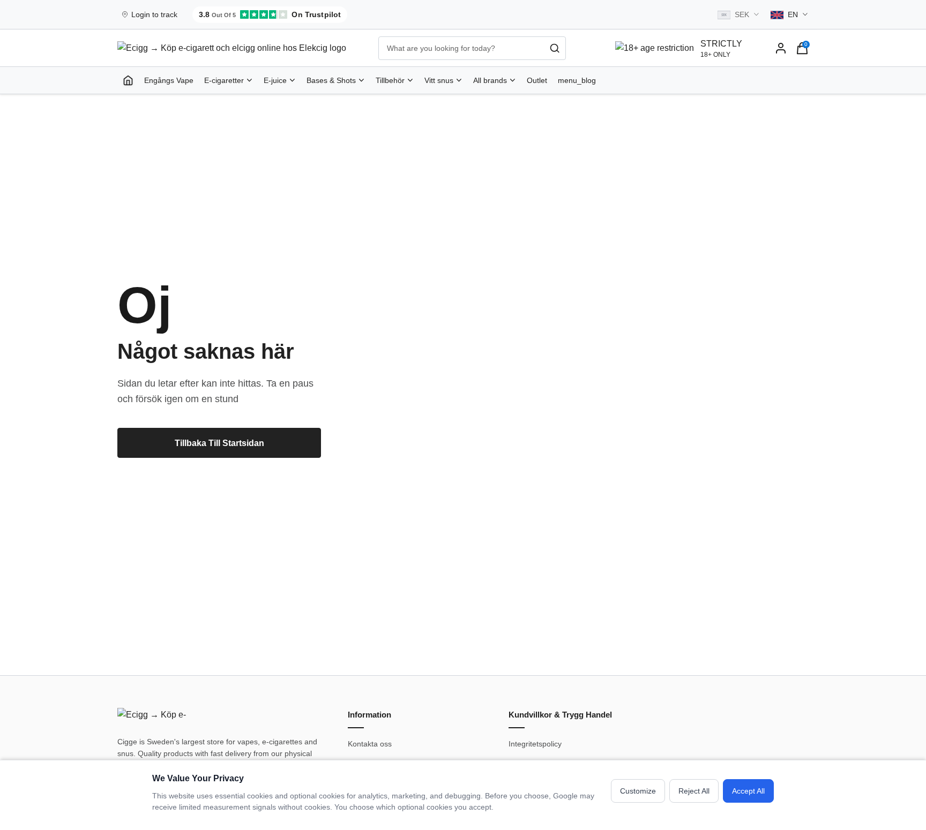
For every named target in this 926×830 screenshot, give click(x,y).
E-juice (275, 80)
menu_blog (577, 80)
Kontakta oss (370, 744)
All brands (490, 80)
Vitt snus (438, 80)
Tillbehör (390, 80)
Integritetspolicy (535, 744)
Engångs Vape (168, 80)
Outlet (537, 80)
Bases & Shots (331, 80)
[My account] (780, 48)
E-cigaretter (224, 80)
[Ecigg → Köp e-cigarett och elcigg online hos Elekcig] (154, 716)
